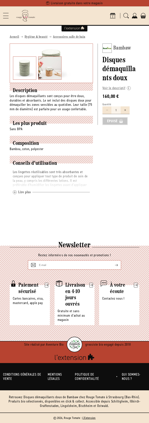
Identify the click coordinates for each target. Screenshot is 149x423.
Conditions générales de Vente (22, 376)
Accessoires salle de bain (69, 36)
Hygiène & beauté (36, 36)
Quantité (106, 104)
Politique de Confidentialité (87, 376)
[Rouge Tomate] (26, 15)
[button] (6, 15)
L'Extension (89, 418)
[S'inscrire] (113, 265)
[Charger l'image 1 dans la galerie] (24, 68)
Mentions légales (55, 376)
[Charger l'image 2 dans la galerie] (49, 68)
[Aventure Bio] (74, 344)
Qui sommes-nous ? (131, 376)
